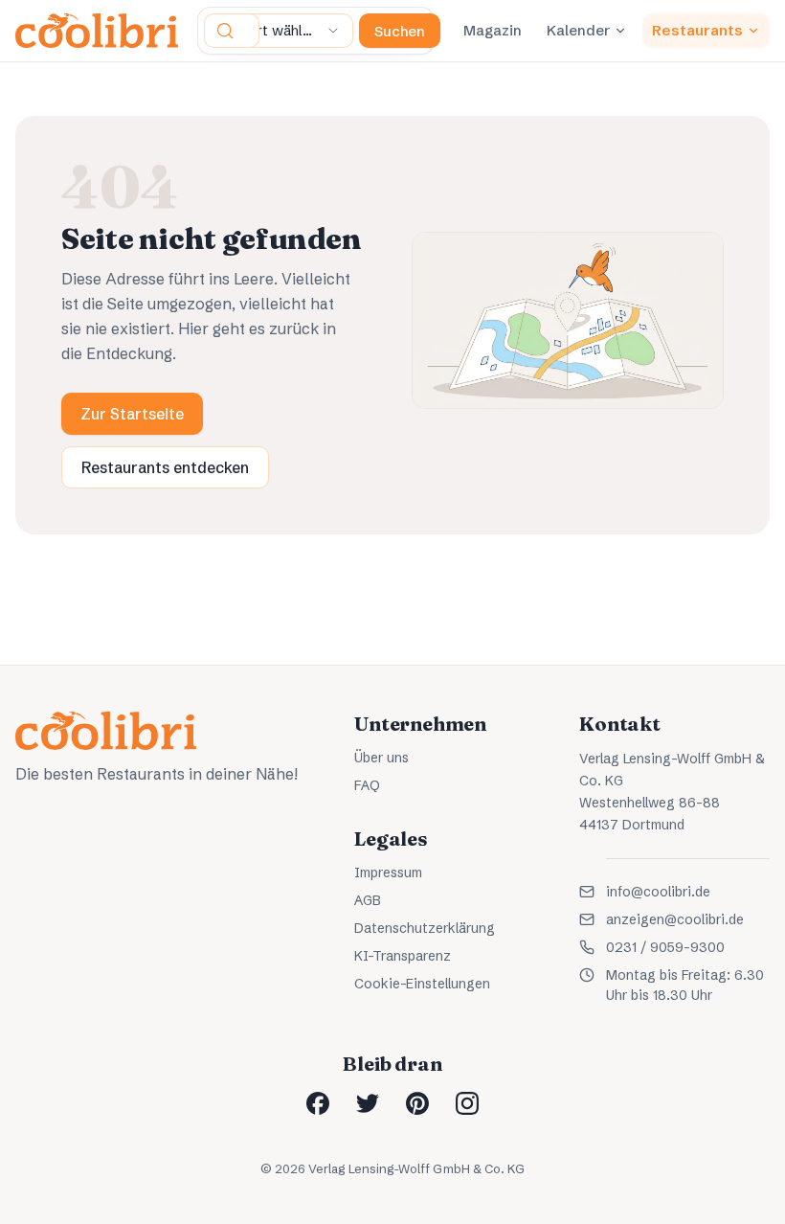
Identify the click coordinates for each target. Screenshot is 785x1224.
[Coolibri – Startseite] (96, 30)
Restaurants (697, 30)
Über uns (381, 757)
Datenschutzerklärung (424, 928)
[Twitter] (367, 1103)
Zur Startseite (132, 413)
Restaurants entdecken (165, 467)
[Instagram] (467, 1103)
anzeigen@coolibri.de (675, 919)
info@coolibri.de (658, 891)
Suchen (399, 31)
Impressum (388, 872)
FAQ (367, 785)
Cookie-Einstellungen (422, 983)
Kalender (578, 30)
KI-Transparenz (402, 955)
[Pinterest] (417, 1103)
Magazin (492, 30)
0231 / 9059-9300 (665, 947)
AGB (367, 900)
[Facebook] (317, 1103)
